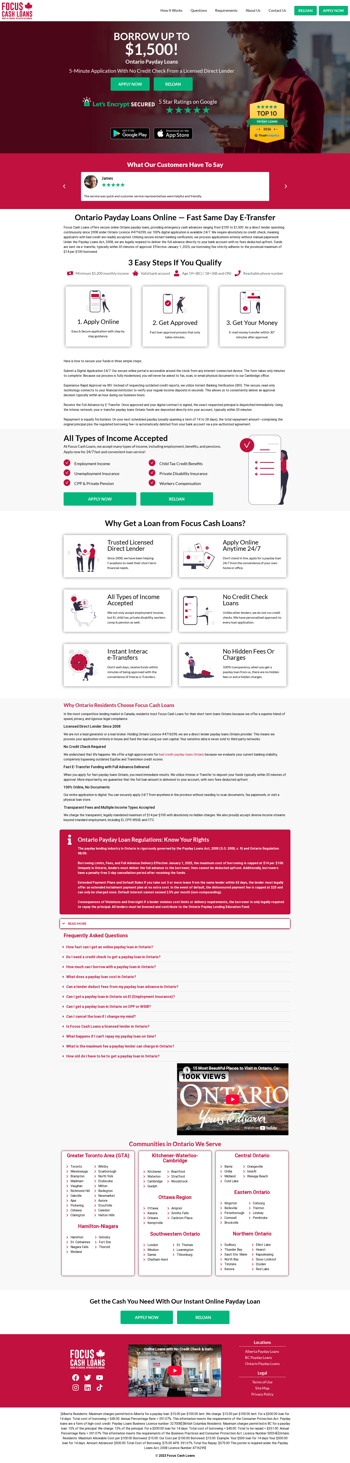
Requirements (226, 10)
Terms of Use (262, 1382)
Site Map (262, 1388)
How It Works (171, 10)
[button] (64, 186)
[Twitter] (88, 1378)
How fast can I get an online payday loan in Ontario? (109, 947)
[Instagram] (76, 1388)
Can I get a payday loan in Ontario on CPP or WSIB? (108, 1006)
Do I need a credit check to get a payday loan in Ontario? (113, 957)
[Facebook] (76, 1378)
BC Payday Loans (258, 1357)
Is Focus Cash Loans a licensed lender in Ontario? (107, 1026)
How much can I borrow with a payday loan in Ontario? (111, 967)
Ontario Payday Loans (262, 1364)
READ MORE (77, 923)
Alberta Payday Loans (262, 1351)
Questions (199, 10)
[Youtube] (100, 1378)
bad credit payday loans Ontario (181, 754)
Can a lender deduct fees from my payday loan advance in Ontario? (122, 987)
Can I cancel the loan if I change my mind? (101, 1016)
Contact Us (277, 10)
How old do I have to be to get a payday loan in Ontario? (113, 1056)
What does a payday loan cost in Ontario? (101, 977)
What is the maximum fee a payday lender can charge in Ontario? (120, 1046)
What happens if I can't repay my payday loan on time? (111, 1036)
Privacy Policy (262, 1394)
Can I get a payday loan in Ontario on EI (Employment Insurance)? (120, 996)
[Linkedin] (88, 1388)
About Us (253, 10)
